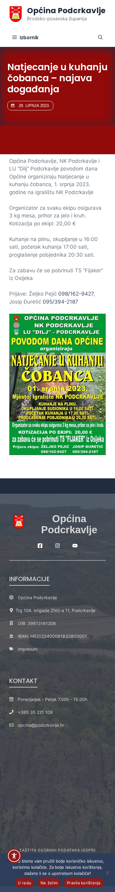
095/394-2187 (60, 302)
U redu (25, 882)
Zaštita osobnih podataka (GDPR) (57, 850)
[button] (100, 38)
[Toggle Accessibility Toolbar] (14, 856)
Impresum (28, 649)
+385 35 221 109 (35, 712)
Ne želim (49, 882)
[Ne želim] (107, 873)
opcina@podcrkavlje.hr (41, 725)
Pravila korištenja (84, 882)
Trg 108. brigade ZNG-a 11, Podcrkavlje (55, 610)
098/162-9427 (76, 294)
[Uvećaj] (98, 322)
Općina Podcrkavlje (66, 10)
